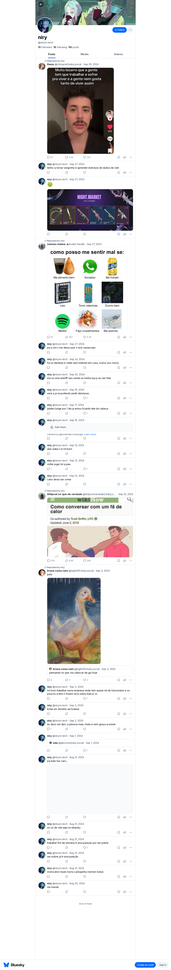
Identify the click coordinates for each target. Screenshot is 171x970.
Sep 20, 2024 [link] (76, 374)
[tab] (51, 54)
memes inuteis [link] (56, 244)
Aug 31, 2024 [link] (76, 757)
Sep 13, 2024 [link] (76, 460)
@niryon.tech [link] (59, 164)
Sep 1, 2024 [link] (75, 735)
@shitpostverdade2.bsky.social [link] (99, 494)
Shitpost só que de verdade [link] (64, 494)
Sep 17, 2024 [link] (76, 404)
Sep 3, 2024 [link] (102, 570)
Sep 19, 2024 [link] (76, 389)
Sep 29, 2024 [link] (90, 64)
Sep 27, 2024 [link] (76, 164)
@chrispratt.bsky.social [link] (67, 64)
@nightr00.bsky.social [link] (81, 570)
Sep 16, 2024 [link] (76, 420)
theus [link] (50, 64)
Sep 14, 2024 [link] (76, 445)
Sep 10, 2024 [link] (125, 494)
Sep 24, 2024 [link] (76, 359)
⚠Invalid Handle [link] (75, 244)
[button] (41, 4)
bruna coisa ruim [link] (57, 570)
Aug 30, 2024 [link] (76, 883)
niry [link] (49, 164)
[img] (85, 12)
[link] (45, 47)
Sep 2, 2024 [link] (75, 720)
